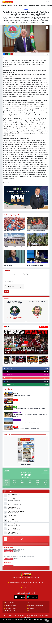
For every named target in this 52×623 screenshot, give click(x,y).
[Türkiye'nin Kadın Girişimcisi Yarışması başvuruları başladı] (14, 256)
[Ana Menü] (48, 2)
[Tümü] (47, 389)
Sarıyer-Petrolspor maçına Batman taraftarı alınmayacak (29, 408)
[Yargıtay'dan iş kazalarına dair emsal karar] (37, 223)
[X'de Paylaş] (6, 54)
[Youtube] (26, 593)
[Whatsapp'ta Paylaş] (9, 54)
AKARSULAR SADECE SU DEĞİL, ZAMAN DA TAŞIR (14, 302)
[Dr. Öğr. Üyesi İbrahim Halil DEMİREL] (15, 310)
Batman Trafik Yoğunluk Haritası (35, 605)
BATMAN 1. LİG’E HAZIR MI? (37, 301)
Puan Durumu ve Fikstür (10, 608)
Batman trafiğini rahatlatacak (22, 395)
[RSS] (33, 593)
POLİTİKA (9, 5)
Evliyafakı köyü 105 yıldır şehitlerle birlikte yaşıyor (27, 422)
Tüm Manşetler (31, 608)
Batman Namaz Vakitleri (10, 605)
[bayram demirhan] (26, 197)
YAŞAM (15, 5)
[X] (21, 593)
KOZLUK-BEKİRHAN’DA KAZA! (23, 402)
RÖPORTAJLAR (27, 617)
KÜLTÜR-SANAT (17, 412)
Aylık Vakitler (7, 486)
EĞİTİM (25, 5)
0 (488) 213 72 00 (8, 558)
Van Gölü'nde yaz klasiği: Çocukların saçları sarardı (28, 428)
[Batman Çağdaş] (8, 2)
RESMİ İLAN (32, 5)
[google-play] (32, 597)
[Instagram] (23, 593)
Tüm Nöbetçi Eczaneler (26, 568)
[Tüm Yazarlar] (47, 298)
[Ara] (46, 2)
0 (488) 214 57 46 (8, 551)
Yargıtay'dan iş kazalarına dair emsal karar (36, 230)
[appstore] (20, 597)
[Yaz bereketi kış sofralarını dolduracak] (14, 223)
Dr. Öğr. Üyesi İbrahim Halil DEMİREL (14, 318)
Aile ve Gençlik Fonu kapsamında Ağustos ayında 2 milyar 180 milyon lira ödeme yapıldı (37, 265)
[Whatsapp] (31, 593)
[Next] (28, 593)
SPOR (37, 5)
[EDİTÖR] (37, 310)
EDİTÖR (37, 317)
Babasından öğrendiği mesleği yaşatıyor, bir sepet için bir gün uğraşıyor (30, 415)
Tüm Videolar (44, 326)
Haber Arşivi (31, 610)
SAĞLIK (20, 5)
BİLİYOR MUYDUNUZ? (43, 615)
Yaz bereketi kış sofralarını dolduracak (12, 230)
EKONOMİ (43, 5)
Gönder (6, 291)
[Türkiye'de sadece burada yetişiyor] (37, 239)
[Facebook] (18, 593)
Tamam (47, 621)
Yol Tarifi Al (17, 551)
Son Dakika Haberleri (10, 610)
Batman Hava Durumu (33, 602)
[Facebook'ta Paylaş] (4, 54)
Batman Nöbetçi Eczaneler (11, 602)
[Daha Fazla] (11, 54)
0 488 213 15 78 (26, 585)
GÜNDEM (3, 5)
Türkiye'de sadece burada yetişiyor (34, 246)
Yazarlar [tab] (6, 298)
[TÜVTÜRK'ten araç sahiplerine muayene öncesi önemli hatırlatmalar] (14, 239)
